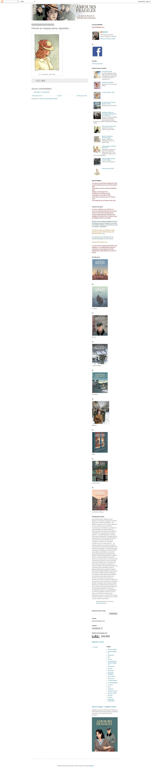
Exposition (111, 670)
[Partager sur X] (40, 81)
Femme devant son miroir (109, 126)
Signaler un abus (98, 642)
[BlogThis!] (38, 81)
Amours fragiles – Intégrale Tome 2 (104, 707)
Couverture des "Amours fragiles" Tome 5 (109, 103)
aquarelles (111, 655)
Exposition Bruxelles (111, 673)
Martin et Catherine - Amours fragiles (107, 137)
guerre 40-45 (111, 676)
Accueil (59, 95)
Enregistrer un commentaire (42, 92)
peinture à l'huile (112, 691)
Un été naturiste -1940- (108, 92)
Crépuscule (111, 666)
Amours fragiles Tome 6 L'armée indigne (108, 159)
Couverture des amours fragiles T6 (112, 663)
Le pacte (110, 684)
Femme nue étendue (108, 82)
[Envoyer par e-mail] (37, 81)
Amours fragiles (112, 649)
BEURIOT (105, 32)
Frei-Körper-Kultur (107, 71)
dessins (110, 668)
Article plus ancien (82, 95)
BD (109, 657)
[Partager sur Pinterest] (44, 81)
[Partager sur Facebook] (42, 81)
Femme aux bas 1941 (108, 168)
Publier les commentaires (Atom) (48, 98)
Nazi (109, 687)
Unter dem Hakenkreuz (111, 700)
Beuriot (110, 659)
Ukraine (110, 697)
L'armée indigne (112, 680)
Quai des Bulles (112, 693)
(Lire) (103, 233)
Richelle (110, 695)
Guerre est (111, 678)
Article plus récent (37, 95)
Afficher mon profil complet (107, 38)
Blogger (91, 766)
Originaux (110, 689)
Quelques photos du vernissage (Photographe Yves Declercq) (109, 114)
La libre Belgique (113, 682)
